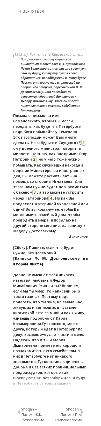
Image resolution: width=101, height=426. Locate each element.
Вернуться (33, 11)
